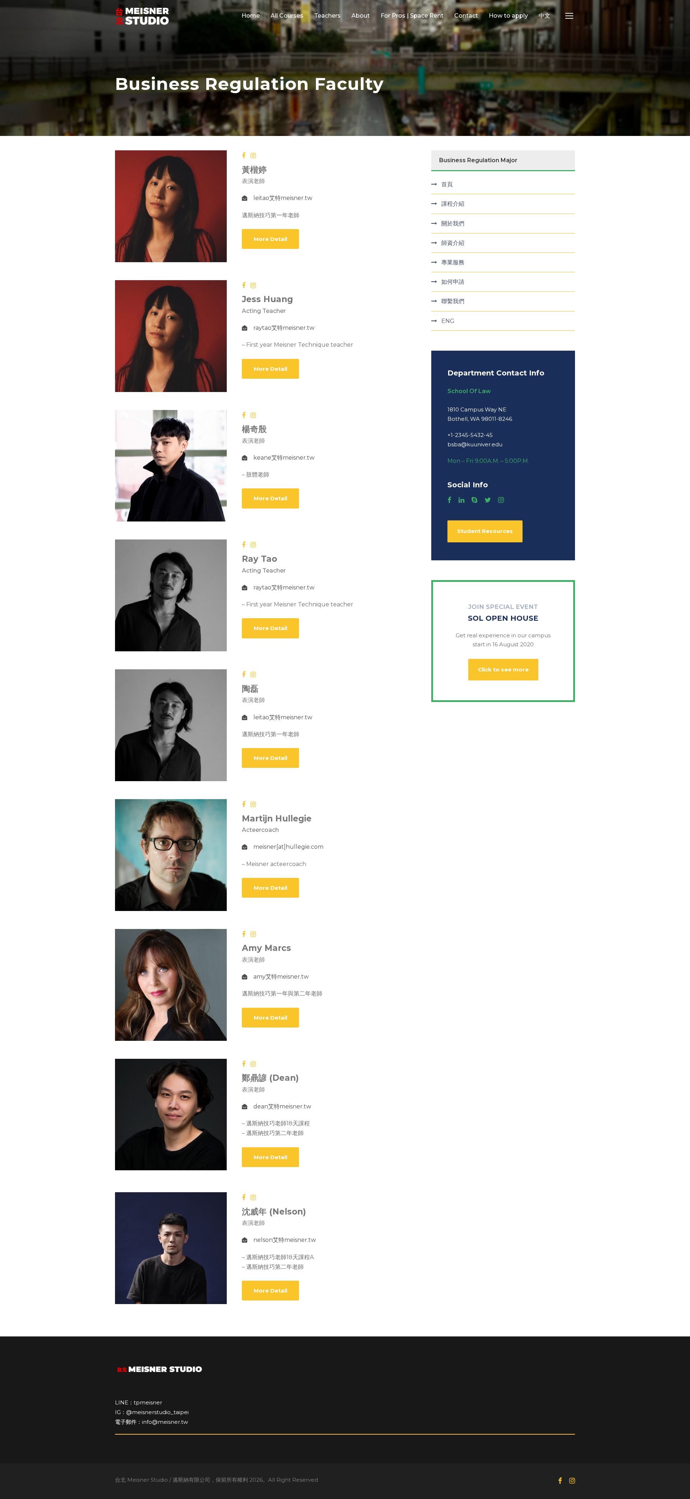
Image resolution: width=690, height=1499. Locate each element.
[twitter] (487, 500)
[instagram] (253, 155)
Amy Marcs (266, 948)
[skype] (474, 500)
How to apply (508, 15)
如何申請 (452, 281)
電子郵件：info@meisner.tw (151, 1421)
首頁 (447, 184)
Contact (466, 15)
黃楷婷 (254, 170)
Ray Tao (259, 559)
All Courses (287, 15)
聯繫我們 (452, 301)
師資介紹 (452, 243)
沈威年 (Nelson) (274, 1212)
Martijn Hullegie (277, 819)
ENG (448, 321)
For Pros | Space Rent (412, 15)
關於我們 (452, 223)
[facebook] (243, 155)
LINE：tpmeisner (138, 1402)
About (360, 15)
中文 (544, 15)
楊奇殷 (254, 429)
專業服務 (452, 262)
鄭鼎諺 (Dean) (270, 1078)
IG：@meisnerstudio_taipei (152, 1412)
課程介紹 (452, 203)
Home (251, 15)
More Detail (270, 239)
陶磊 (250, 689)
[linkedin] (461, 500)
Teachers (327, 15)
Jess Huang (267, 299)
